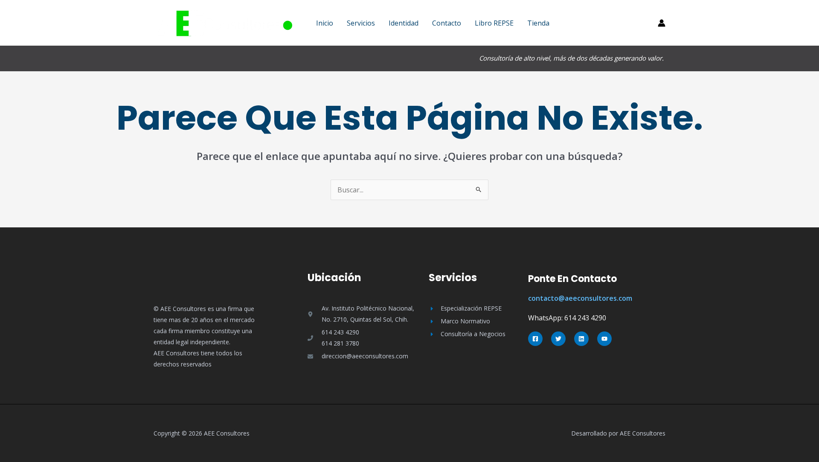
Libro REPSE (494, 23)
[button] (611, 23)
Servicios (361, 23)
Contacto (446, 23)
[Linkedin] (581, 338)
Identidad (403, 23)
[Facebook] (535, 338)
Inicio (324, 23)
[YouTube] (604, 338)
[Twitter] (558, 338)
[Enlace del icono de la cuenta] (661, 23)
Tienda (538, 23)
